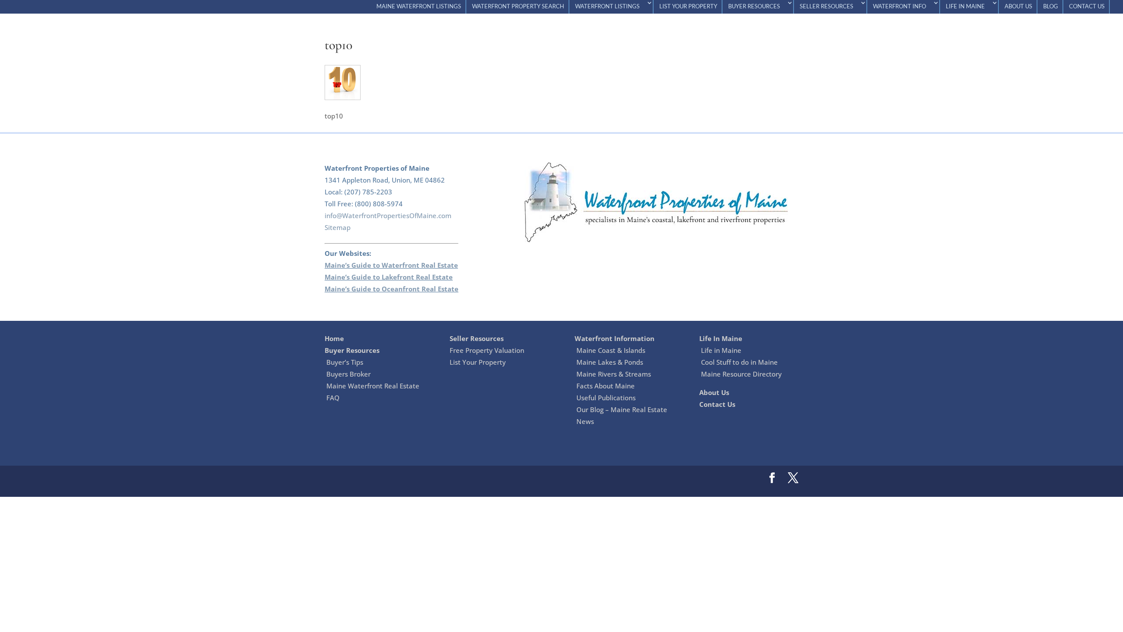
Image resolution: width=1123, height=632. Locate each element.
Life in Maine (721, 350)
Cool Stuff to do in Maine (739, 362)
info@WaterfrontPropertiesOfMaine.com (388, 215)
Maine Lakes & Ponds (609, 362)
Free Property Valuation (487, 350)
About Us (1018, 7)
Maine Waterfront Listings (418, 7)
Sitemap (337, 227)
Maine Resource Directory (741, 374)
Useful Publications (606, 397)
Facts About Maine (605, 385)
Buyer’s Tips (344, 362)
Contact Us (1087, 7)
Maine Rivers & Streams (613, 374)
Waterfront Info (899, 7)
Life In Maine (965, 7)
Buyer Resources (754, 7)
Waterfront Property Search (518, 7)
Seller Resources (826, 7)
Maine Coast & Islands (610, 350)
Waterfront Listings (607, 7)
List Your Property (688, 7)
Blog (1050, 7)
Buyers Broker (348, 374)
